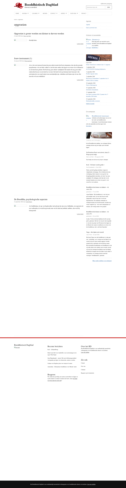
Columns (83, 369)
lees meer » (89, 126)
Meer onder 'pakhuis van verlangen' (102, 261)
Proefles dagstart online (92, 74)
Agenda (88, 24)
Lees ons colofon (85, 352)
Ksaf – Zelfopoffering (53, 349)
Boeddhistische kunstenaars (100, 116)
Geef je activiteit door (91, 27)
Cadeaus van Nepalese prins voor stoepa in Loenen (60, 363)
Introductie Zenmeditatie (92, 90)
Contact (83, 363)
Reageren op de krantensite (87, 373)
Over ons (83, 366)
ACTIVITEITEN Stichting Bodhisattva (96, 69)
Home (15, 19)
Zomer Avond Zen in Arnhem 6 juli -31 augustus (98, 64)
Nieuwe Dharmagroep (91, 85)
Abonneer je (96, 39)
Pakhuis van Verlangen (93, 140)
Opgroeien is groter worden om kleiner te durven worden (39, 33)
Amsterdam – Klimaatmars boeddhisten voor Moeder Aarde (62, 367)
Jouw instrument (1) (23, 58)
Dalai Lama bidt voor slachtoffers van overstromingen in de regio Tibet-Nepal (62, 354)
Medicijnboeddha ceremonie (93, 101)
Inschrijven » (95, 47)
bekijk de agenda (90, 103)
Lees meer (80, 44)
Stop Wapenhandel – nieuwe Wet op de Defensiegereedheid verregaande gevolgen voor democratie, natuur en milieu (62, 359)
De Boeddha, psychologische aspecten (30, 199)
